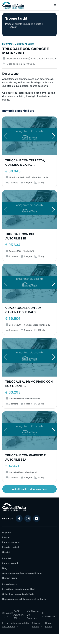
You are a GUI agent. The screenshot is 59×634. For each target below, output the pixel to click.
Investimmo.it (9, 584)
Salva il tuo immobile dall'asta (18, 594)
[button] (53, 136)
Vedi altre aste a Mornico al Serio (29, 489)
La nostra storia (10, 542)
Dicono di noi (9, 578)
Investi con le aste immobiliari (18, 589)
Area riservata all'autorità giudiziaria (22, 573)
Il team (5, 537)
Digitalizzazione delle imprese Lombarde (24, 599)
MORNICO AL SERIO (24, 44)
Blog (4, 568)
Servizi (6, 552)
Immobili (6, 558)
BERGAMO (7, 44)
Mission (6, 532)
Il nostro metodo (11, 547)
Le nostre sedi (10, 563)
